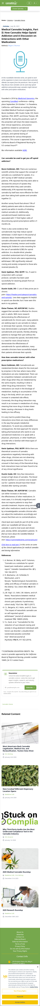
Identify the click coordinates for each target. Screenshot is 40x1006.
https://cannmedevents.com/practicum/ (21, 540)
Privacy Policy (20, 946)
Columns (10, 20)
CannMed (14, 101)
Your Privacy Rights (20, 951)
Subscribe (29, 687)
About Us (20, 932)
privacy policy (7, 693)
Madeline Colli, (10, 875)
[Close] (38, 967)
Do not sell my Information (20, 949)
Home (4, 20)
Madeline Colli (9, 794)
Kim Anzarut (9, 837)
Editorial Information (20, 941)
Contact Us (20, 937)
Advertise (20, 934)
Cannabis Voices (7, 704)
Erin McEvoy (9, 754)
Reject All (20, 997)
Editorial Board (20, 939)
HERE (25, 150)
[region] (20, 985)
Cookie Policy (34, 987)
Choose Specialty (17, 9)
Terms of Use (20, 944)
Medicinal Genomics (26, 98)
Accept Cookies (20, 1002)
